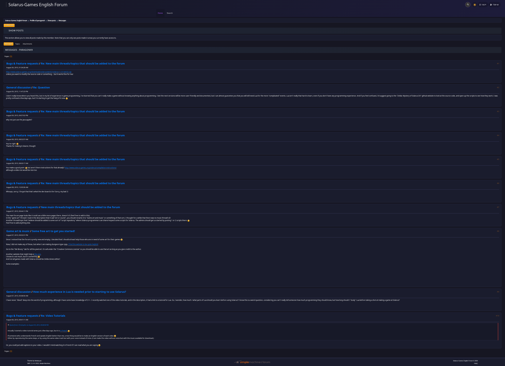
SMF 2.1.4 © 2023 (33, 363)
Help (475, 363)
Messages (8, 44)
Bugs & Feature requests (22, 63)
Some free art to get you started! (53, 231)
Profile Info (9, 25)
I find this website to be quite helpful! (83, 244)
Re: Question (41, 87)
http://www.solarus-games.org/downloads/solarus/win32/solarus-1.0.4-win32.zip (38, 72)
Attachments (27, 44)
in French (63, 330)
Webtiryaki (38, 361)
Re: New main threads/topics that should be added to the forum (83, 63)
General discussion (18, 87)
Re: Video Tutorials (53, 315)
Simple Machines (45, 363)
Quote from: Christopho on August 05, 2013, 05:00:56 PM (29, 325)
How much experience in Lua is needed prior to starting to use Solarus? (79, 292)
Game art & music (18, 231)
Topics (17, 44)
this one (37, 254)
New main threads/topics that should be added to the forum (80, 207)
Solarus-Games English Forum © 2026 (465, 361)
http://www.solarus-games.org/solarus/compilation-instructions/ (91, 167)
